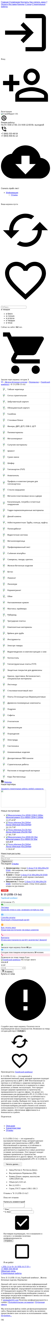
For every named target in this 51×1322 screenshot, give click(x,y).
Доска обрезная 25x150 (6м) (19, 832)
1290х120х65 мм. (16, 1179)
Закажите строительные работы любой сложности (22, 789)
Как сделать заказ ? (38, 2)
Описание (10, 1126)
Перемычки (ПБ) (29, 1173)
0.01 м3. (23, 1182)
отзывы (15, 864)
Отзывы (14, 195)
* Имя (6, 1209)
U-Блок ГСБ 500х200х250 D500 (34, 875)
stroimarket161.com (10, 1300)
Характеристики (13, 1128)
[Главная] (2, 382)
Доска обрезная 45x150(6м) (18, 846)
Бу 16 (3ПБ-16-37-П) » (21, 1267)
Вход (3, 59)
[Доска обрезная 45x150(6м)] (18, 844)
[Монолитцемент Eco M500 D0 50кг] (22, 837)
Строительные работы (11, 1273)
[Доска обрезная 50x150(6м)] (18, 822)
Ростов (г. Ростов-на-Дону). (26, 1170)
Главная (5, 2)
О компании (14, 2)
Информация (12, 193)
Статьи (28, 4)
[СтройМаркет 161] (9, 114)
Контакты (25, 2)
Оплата (4, 4)
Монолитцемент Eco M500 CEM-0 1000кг (24, 817)
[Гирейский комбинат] (11, 960)
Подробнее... (6, 1315)
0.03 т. (18, 1185)
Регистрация (6, 111)
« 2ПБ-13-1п (6, 1267)
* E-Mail (6, 1212)
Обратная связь (8, 1271)
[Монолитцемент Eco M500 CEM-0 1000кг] (24, 815)
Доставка (12, 4)
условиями (17, 1236)
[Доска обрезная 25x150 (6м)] (18, 830)
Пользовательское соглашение (21, 1302)
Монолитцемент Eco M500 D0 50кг (22, 839)
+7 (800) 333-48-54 (9, 134)
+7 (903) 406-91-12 (9, 136)
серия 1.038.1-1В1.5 (29, 1188)
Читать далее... (12, 1164)
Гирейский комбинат (9, 898)
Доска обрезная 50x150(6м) (18, 825)
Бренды (21, 4)
